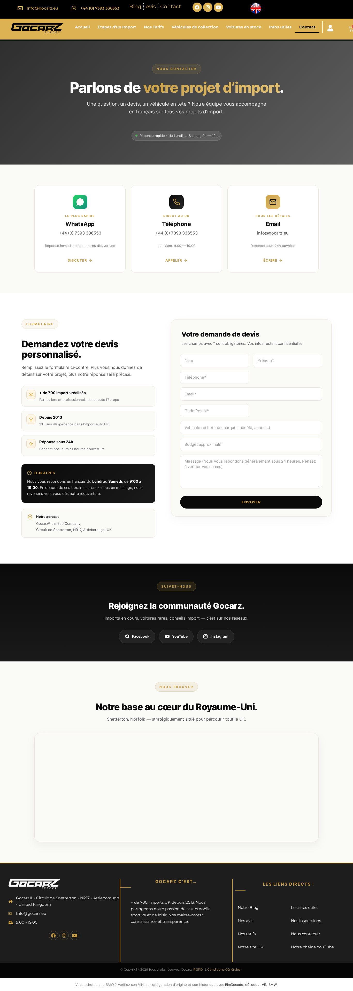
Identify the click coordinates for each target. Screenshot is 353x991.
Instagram (219, 636)
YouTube (180, 636)
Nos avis (245, 920)
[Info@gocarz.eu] (20, 8)
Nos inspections (306, 920)
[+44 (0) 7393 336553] (73, 8)
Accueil (82, 27)
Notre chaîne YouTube (312, 947)
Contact (307, 27)
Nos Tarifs (154, 27)
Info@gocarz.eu (42, 8)
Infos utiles (280, 27)
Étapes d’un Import (117, 27)
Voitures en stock (243, 27)
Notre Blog (248, 907)
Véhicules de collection (195, 27)
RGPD (198, 969)
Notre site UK (250, 947)
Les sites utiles (304, 907)
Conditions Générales (223, 969)
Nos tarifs (247, 933)
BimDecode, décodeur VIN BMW (251, 984)
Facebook (140, 636)
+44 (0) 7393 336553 (99, 8)
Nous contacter (305, 933)
